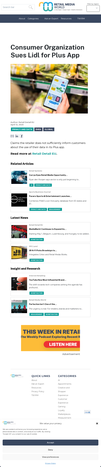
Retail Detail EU (44, 153)
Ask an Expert (51, 18)
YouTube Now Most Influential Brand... (47, 280)
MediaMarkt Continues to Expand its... (47, 229)
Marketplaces (64, 414)
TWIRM (81, 18)
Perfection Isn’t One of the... (43, 304)
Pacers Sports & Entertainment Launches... (50, 196)
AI (59, 380)
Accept (50, 442)
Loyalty (61, 410)
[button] (97, 423)
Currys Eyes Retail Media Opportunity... (48, 175)
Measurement (64, 418)
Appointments (64, 384)
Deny (50, 450)
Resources (66, 18)
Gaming (61, 406)
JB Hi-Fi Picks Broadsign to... (43, 250)
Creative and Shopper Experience (64, 391)
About (22, 18)
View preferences (50, 457)
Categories (33, 18)
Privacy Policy (50, 463)
